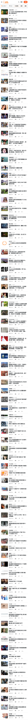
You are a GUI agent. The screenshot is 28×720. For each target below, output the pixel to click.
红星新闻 (10, 62)
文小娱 (10, 53)
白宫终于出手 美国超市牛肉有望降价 (18, 541)
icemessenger (11, 302)
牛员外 (10, 232)
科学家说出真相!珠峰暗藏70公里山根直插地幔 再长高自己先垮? (18, 38)
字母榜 (10, 654)
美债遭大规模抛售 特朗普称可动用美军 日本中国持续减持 (18, 64)
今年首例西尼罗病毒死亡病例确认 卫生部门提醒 (18, 606)
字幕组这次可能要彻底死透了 (16, 416)
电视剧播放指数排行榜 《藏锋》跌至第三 (18, 226)
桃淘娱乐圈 (11, 79)
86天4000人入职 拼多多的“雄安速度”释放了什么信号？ (18, 399)
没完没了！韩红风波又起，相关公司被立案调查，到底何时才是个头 (17, 151)
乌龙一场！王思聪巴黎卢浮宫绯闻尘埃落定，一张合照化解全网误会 (17, 125)
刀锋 (9, 96)
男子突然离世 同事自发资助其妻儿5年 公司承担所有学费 (17, 480)
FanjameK (11, 455)
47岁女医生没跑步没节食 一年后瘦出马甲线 (18, 209)
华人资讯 (10, 562)
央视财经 (10, 422)
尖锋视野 (10, 388)
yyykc (10, 122)
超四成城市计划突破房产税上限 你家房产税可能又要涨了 (18, 615)
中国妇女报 (11, 471)
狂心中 (10, 114)
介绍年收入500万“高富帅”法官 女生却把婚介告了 (17, 431)
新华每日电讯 (11, 215)
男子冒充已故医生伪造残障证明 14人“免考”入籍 (18, 699)
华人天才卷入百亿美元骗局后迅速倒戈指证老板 (17, 498)
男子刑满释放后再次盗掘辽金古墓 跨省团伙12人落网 (18, 191)
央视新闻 (10, 478)
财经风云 (10, 504)
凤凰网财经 (11, 621)
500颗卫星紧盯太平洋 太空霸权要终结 (17, 391)
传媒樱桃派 (11, 197)
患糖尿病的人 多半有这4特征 (16, 715)
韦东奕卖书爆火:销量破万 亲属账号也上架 (18, 73)
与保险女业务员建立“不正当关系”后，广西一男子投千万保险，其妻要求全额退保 (17, 331)
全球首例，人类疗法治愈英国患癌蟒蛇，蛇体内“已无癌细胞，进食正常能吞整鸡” (18, 314)
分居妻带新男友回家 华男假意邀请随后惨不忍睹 (18, 648)
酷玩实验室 (11, 18)
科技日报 (10, 206)
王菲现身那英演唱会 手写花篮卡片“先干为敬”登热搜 (17, 55)
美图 (25, 6)
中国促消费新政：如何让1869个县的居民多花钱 (18, 183)
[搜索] (19, 2)
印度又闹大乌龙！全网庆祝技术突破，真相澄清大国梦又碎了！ (17, 252)
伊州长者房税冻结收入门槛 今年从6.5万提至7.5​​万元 (17, 532)
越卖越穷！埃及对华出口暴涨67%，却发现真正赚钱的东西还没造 (17, 261)
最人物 (10, 546)
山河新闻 (10, 88)
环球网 (10, 679)
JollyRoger (11, 131)
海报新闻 (10, 437)
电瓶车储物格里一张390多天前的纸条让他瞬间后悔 (17, 217)
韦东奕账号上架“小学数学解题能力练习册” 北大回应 (18, 160)
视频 (21, 6)
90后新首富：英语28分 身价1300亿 (17, 548)
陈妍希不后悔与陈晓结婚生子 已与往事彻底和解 (18, 200)
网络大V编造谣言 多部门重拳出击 (17, 424)
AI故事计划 (11, 414)
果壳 (9, 705)
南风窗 (10, 166)
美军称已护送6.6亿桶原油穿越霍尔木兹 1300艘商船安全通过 (18, 506)
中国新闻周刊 (11, 157)
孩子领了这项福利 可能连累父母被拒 (18, 465)
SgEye (10, 446)
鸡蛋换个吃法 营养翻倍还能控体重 (17, 473)
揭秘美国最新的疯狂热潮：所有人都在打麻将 (17, 133)
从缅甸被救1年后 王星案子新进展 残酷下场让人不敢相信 (17, 90)
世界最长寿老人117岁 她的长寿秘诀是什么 (17, 555)
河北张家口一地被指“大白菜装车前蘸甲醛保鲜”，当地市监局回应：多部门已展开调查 (18, 305)
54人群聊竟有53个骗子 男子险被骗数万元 (18, 47)
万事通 (10, 628)
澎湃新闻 (10, 189)
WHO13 (10, 646)
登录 (21, 2)
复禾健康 (10, 714)
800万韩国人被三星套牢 (14, 656)
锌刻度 (10, 173)
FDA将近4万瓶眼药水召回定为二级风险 (18, 690)
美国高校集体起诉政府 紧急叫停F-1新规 (17, 524)
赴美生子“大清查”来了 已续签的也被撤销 (17, 489)
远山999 (10, 241)
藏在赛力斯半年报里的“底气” (16, 623)
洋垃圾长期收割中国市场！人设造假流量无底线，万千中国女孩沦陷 (17, 287)
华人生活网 (11, 464)
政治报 (10, 637)
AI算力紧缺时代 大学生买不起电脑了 (18, 175)
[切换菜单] (2, 2)
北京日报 (10, 406)
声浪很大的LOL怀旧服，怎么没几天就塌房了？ (17, 235)
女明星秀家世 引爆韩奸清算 (15, 168)
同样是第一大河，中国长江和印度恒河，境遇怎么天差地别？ (17, 99)
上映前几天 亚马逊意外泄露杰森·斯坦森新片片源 (18, 681)
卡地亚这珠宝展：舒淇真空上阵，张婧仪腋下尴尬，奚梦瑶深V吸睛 (17, 339)
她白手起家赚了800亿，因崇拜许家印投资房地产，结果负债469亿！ (17, 295)
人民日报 (10, 44)
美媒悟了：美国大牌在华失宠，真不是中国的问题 (17, 373)
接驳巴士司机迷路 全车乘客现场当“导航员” (17, 673)
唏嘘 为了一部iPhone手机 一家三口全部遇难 (17, 515)
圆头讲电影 (11, 224)
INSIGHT (10, 521)
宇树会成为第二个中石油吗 (15, 581)
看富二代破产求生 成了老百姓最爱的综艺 (18, 589)
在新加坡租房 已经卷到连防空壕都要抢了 (18, 449)
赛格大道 (10, 579)
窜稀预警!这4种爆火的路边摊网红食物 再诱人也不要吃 (17, 707)
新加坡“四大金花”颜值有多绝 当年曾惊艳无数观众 (17, 631)
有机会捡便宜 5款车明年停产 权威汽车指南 (17, 664)
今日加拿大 (11, 595)
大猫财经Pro (11, 397)
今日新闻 (16, 6)
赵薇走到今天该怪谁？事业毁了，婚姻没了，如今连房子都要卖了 (17, 142)
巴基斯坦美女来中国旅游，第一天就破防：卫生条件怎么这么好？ (17, 107)
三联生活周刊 (11, 10)
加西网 (10, 553)
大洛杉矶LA (11, 487)
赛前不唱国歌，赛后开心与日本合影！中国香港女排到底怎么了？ (17, 116)
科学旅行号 (11, 36)
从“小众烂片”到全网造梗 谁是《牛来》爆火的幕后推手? (18, 12)
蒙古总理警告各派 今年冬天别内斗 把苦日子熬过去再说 (18, 29)
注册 (26, 2)
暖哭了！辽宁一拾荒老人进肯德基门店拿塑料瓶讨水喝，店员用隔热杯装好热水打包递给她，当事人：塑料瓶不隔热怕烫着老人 (17, 323)
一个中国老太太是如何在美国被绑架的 (17, 243)
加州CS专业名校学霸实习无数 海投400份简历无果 (17, 573)
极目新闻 (10, 70)
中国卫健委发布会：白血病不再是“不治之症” (18, 408)
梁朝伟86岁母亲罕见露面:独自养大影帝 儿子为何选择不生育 (18, 81)
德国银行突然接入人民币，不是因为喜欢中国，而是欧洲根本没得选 (17, 365)
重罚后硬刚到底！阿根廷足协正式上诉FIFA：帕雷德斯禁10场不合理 (17, 356)
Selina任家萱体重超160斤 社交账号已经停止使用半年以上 (17, 440)
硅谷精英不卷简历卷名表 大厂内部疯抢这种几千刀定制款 (18, 564)
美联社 (10, 661)
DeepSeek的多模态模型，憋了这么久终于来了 (17, 269)
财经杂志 (10, 180)
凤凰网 (10, 27)
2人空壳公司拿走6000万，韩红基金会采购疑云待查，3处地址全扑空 (17, 278)
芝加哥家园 (11, 530)
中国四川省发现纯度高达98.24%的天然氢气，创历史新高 (18, 382)
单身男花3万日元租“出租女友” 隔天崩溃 (17, 457)
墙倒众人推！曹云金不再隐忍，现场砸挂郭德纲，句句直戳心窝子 (17, 347)
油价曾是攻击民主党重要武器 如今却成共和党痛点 (18, 639)
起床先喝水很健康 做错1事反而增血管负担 (17, 597)
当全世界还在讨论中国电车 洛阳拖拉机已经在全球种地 (18, 21)
